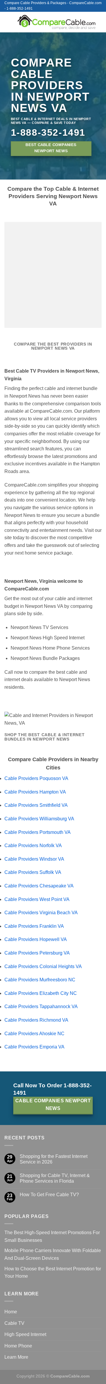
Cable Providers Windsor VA (34, 859)
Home (10, 1311)
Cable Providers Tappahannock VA (41, 1006)
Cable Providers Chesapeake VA (39, 885)
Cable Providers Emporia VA (34, 1046)
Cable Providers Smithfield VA (36, 805)
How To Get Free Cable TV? (49, 1194)
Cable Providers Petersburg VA (37, 952)
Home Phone (18, 1345)
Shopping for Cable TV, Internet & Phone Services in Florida (55, 1178)
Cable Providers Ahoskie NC (34, 1033)
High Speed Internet (25, 1334)
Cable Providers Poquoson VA (36, 778)
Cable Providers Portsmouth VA (37, 832)
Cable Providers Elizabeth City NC (40, 993)
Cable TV (14, 1323)
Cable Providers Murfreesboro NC (39, 979)
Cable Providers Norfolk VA (33, 845)
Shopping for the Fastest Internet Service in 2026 (53, 1159)
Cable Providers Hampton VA (35, 791)
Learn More (16, 1357)
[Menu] (7, 22)
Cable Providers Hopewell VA (35, 939)
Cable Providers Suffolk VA (32, 872)
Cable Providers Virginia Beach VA (41, 912)
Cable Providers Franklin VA (34, 926)
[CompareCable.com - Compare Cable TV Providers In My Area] (56, 22)
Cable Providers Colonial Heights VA (43, 966)
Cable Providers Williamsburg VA (39, 818)
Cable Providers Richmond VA (36, 1020)
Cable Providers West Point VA (36, 899)
